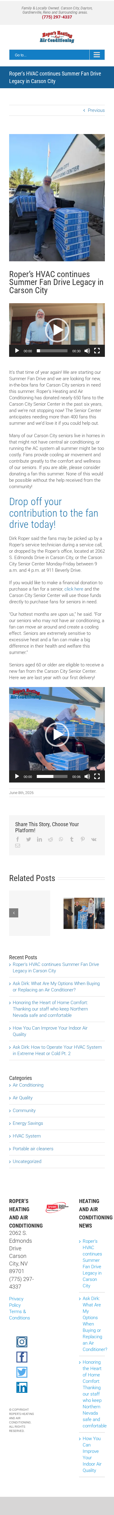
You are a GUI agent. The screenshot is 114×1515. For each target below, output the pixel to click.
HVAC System (27, 1136)
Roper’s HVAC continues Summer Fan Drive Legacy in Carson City (92, 1263)
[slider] (52, 350)
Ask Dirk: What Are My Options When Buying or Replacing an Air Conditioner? (92, 1324)
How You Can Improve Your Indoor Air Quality (92, 1454)
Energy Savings (28, 1123)
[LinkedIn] (21, 1387)
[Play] (17, 351)
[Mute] (87, 351)
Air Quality (23, 1098)
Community (24, 1110)
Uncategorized (27, 1161)
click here (73, 589)
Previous (96, 110)
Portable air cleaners (33, 1148)
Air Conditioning (28, 1085)
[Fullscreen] (97, 351)
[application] (57, 330)
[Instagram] (21, 1341)
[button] (57, 330)
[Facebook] (21, 1357)
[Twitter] (21, 1372)
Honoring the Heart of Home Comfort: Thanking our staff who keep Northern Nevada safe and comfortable (50, 1009)
